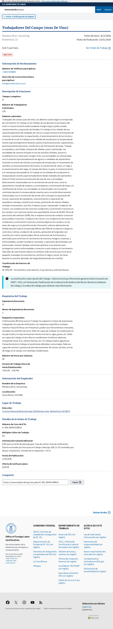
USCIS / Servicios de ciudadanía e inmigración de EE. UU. (45, 534)
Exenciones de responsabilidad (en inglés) (93, 544)
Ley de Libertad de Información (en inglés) (95, 536)
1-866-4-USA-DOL (12, 558)
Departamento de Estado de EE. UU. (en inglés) (43, 544)
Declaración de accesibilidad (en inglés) (95, 570)
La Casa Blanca (40, 561)
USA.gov (37, 565)
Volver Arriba (100, 512)
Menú (99, 9)
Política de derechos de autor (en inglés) (58, 608)
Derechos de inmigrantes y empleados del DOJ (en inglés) (45, 554)
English (108, 9)
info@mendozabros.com (14, 83)
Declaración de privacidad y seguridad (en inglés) (23, 608)
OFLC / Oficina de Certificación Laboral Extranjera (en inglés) (69, 544)
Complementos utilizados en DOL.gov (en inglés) (94, 561)
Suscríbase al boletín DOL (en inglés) (68, 574)
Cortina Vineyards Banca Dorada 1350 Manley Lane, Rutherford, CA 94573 (36, 411)
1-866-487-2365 (11, 561)
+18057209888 (9, 71)
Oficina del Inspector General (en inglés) (68, 560)
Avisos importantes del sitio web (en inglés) (95, 553)
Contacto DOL (10, 563)
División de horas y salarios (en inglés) (67, 553)
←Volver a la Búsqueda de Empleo (18, 16)
